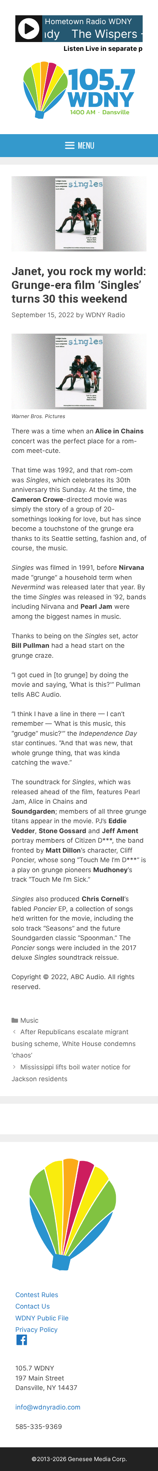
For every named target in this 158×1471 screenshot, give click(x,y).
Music (29, 1020)
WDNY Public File (42, 1318)
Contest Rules (36, 1295)
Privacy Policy (36, 1329)
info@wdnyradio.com (48, 1407)
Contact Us (32, 1306)
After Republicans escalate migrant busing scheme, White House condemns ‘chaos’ (74, 1043)
